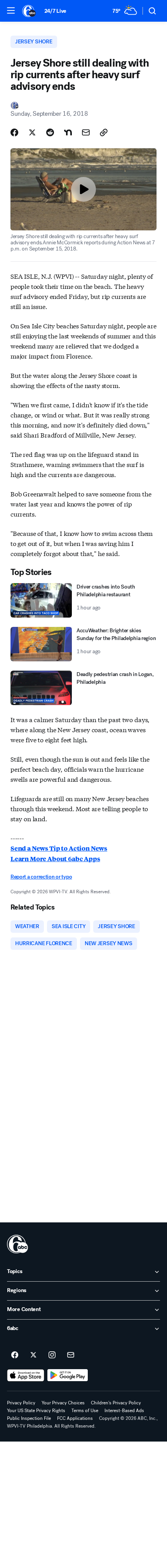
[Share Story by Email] (85, 132)
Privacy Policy (21, 1403)
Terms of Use (84, 1410)
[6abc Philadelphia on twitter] (33, 1355)
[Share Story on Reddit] (50, 132)
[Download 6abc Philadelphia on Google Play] (67, 1375)
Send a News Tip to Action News (58, 848)
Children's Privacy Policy (116, 1403)
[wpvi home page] (17, 1244)
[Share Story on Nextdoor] (68, 132)
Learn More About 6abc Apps (55, 858)
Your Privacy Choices (63, 1403)
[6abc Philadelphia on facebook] (15, 1355)
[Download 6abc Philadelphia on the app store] (25, 1375)
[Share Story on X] (32, 132)
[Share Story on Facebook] (14, 132)
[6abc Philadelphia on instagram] (52, 1355)
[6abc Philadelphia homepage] (29, 11)
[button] (11, 10)
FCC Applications (75, 1418)
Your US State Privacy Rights (36, 1410)
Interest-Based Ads (124, 1410)
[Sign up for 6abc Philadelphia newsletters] (70, 1355)
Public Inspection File (29, 1418)
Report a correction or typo (41, 876)
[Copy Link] (103, 132)
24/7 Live (55, 11)
